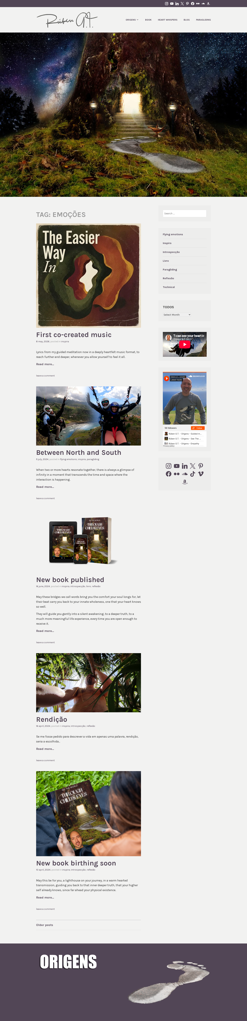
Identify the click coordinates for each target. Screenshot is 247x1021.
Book (148, 19)
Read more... (45, 364)
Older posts (44, 925)
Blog (187, 19)
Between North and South (78, 452)
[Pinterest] (201, 466)
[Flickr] (177, 474)
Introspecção (77, 586)
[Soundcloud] (185, 474)
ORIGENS (131, 19)
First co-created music (74, 334)
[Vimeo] (201, 474)
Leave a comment (45, 375)
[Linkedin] (185, 466)
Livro (88, 586)
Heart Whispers (167, 19)
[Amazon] (185, 482)
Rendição (51, 719)
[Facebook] (169, 474)
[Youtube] (177, 466)
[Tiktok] (193, 474)
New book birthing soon (76, 863)
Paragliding (203, 19)
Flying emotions (68, 459)
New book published (70, 579)
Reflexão (96, 586)
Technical (169, 287)
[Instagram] (169, 466)
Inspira (65, 341)
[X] (193, 466)
